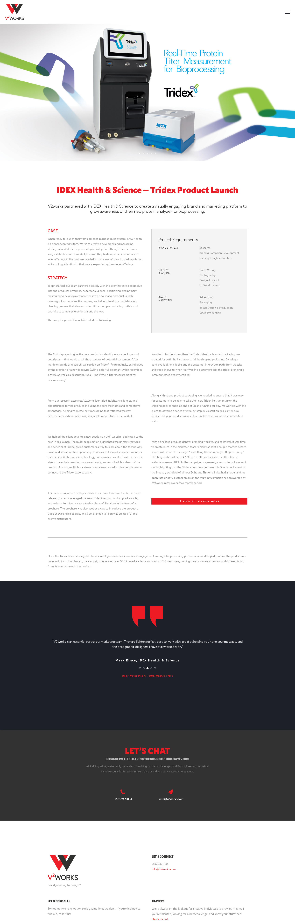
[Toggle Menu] (287, 12)
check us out (160, 919)
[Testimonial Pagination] (140, 668)
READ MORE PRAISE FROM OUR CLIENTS (147, 676)
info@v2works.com (164, 869)
